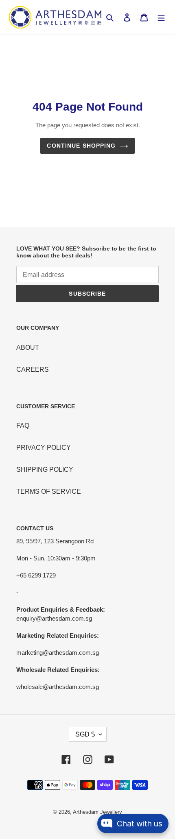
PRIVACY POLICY (43, 447)
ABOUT (27, 347)
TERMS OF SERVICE (48, 491)
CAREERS (32, 369)
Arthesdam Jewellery (97, 812)
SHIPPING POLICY (44, 469)
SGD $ (85, 734)
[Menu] (161, 17)
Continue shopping (81, 145)
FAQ (22, 425)
